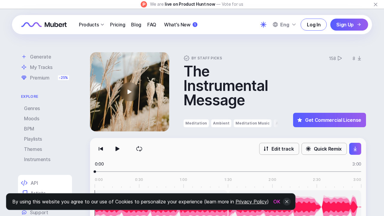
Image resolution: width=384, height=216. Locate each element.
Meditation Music (253, 123)
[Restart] (101, 149)
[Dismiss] (375, 4)
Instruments (37, 159)
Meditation (196, 123)
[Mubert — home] (44, 24)
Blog (136, 25)
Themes (33, 149)
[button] (129, 91)
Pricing (117, 25)
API (34, 183)
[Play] (118, 149)
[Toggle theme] (263, 24)
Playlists (33, 139)
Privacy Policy (251, 202)
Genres (32, 108)
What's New (180, 25)
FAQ (151, 25)
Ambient (221, 123)
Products (89, 25)
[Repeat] (139, 149)
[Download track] (355, 149)
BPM (29, 129)
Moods (31, 119)
